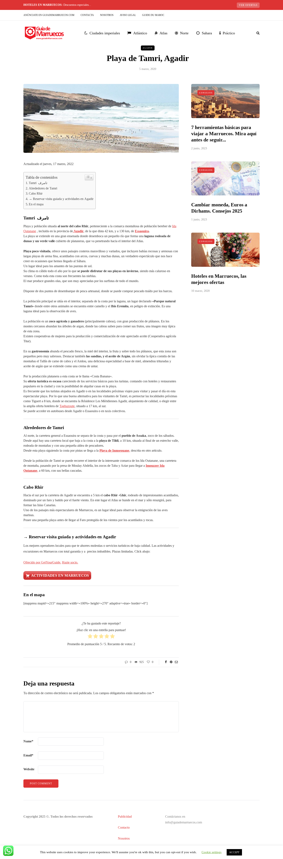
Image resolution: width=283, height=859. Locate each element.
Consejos (206, 93)
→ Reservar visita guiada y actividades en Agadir (61, 199)
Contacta (87, 15)
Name (28, 741)
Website (28, 769)
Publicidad (125, 816)
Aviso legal (128, 15)
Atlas (163, 33)
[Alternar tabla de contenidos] (89, 177)
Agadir (148, 48)
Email (28, 755)
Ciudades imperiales (104, 33)
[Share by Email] (176, 662)
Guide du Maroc (153, 15)
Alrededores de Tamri (43, 188)
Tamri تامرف (38, 183)
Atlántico (140, 33)
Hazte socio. (70, 562)
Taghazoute (67, 406)
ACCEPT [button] (234, 852)
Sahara (207, 33)
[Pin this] (171, 662)
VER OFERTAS (248, 5)
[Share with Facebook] (165, 662)
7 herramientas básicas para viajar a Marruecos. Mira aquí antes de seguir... (223, 133)
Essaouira (142, 231)
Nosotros (107, 15)
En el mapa (36, 204)
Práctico (229, 33)
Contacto (124, 827)
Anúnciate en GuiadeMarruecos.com (48, 15)
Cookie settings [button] (211, 852)
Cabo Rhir (35, 193)
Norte (184, 33)
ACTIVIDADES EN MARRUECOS (60, 575)
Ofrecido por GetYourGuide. (42, 562)
